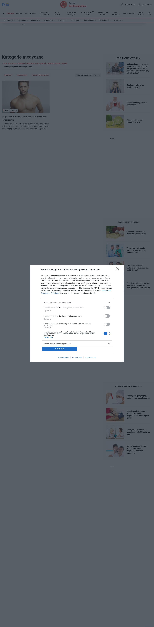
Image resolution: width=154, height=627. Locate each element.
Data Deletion (63, 357)
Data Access (77, 357)
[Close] (118, 269)
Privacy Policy (90, 357)
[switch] (107, 307)
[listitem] (77, 302)
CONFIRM (59, 349)
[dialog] (77, 313)
